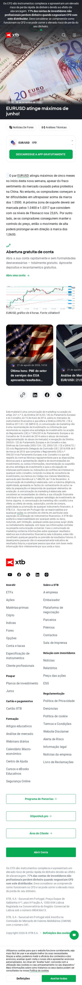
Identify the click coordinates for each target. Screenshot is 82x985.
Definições (23, 978)
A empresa (50, 592)
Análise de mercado (19, 734)
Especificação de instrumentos (17, 655)
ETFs (9, 592)
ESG (46, 683)
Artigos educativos (19, 726)
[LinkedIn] (34, 394)
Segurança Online (18, 781)
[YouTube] (10, 574)
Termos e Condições (57, 724)
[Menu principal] (74, 35)
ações (20, 512)
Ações (10, 600)
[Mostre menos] (41, 30)
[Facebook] (47, 394)
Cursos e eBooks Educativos (17, 771)
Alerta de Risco (53, 739)
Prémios (49, 627)
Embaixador (51, 600)
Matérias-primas (17, 607)
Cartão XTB (14, 708)
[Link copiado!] (22, 394)
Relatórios (50, 668)
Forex (10, 630)
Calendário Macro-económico (18, 751)
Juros (10, 691)
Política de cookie (55, 716)
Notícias (49, 660)
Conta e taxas (15, 646)
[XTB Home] (11, 35)
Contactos (50, 635)
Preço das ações (54, 675)
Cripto (10, 615)
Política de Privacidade (59, 701)
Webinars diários (17, 741)
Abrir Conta (41, 852)
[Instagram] (46, 574)
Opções (11, 638)
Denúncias (50, 708)
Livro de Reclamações (58, 762)
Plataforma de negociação (53, 609)
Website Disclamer (56, 731)
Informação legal (55, 747)
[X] (59, 394)
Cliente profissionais (20, 666)
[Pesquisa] (63, 35)
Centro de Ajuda (17, 761)
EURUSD (23, 175)
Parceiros (49, 620)
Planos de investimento (22, 683)
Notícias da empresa (57, 754)
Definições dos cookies (57, 933)
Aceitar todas (59, 978)
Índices (11, 623)
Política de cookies (39, 970)
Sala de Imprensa (55, 643)
